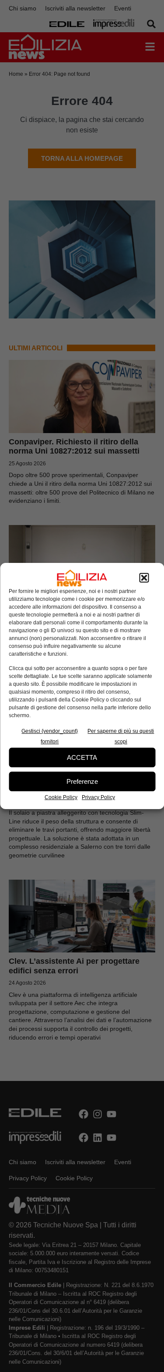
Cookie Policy (61, 797)
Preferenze (82, 781)
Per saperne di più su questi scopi (120, 736)
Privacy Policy (98, 797)
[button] (144, 578)
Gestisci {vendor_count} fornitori (49, 736)
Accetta (82, 757)
